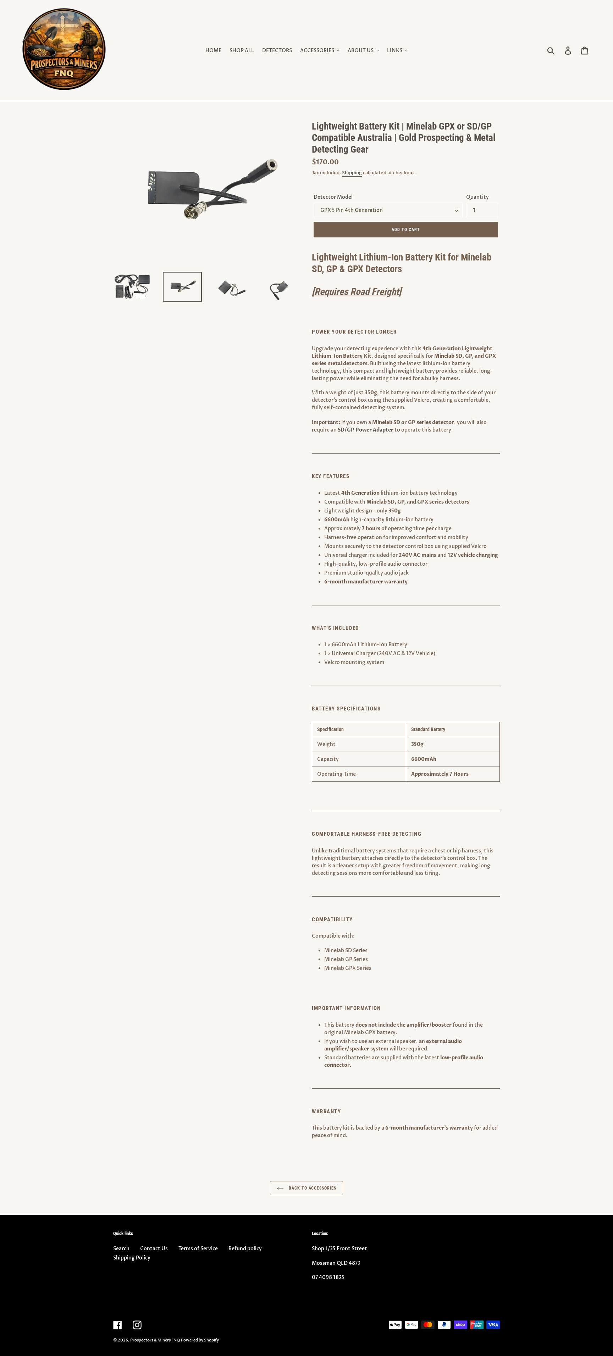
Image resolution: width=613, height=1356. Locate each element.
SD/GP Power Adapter (365, 430)
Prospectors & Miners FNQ (155, 1340)
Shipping (352, 173)
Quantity (477, 197)
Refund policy (245, 1248)
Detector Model (333, 197)
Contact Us (154, 1248)
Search (121, 1248)
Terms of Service (198, 1248)
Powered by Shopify (200, 1340)
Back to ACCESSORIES (311, 1188)
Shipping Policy (131, 1258)
